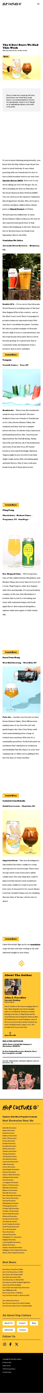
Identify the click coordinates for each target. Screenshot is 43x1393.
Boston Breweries (9, 1141)
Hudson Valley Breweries (11, 1175)
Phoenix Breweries (9, 1201)
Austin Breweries (8, 1133)
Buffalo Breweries (9, 1149)
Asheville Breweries (9, 1128)
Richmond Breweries (10, 1216)
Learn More (11, 355)
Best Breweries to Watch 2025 (13, 1280)
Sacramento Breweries (10, 1219)
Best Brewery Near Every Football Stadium (17, 1306)
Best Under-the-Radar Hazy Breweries (16, 1288)
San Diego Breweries (10, 1222)
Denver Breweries (9, 1167)
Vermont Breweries (9, 1235)
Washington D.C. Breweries (12, 1237)
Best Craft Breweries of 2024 (13, 1272)
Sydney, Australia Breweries (12, 1248)
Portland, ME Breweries (11, 1209)
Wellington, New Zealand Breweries (15, 1250)
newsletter (35, 944)
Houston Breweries (9, 1172)
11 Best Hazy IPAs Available (12, 1285)
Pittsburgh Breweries (10, 1206)
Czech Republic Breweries (12, 1242)
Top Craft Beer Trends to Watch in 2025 (16, 1295)
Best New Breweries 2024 (12, 1277)
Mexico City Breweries (11, 1185)
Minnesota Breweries (10, 1190)
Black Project (17, 209)
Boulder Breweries (9, 1144)
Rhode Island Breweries (11, 1214)
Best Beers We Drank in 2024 (12, 1275)
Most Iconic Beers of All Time (13, 1293)
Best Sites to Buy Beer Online (13, 1269)
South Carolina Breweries (11, 1224)
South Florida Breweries (11, 1227)
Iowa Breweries (8, 1180)
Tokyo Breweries (8, 1232)
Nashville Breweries (9, 1193)
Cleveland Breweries (10, 1159)
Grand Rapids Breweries (11, 1170)
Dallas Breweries (8, 1164)
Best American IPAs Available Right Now (16, 1282)
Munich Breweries (9, 1245)
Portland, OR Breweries (11, 1211)
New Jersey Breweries (10, 1198)
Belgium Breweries (9, 1240)
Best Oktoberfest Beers (11, 1301)
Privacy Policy (7, 1362)
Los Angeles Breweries (10, 1183)
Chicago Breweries (9, 1154)
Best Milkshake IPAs (10, 1290)
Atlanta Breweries (9, 1131)
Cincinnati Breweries (10, 1157)
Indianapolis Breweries (10, 1177)
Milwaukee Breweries (10, 1188)
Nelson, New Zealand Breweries (13, 1253)
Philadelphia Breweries (10, 1203)
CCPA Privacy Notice (9, 1369)
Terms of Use (7, 1366)
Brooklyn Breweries (9, 1146)
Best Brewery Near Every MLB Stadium (16, 1303)
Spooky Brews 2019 (13, 181)
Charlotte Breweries (9, 1151)
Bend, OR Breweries (10, 1138)
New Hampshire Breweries (12, 1196)
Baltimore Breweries (10, 1136)
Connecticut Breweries (10, 1162)
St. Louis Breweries (9, 1229)
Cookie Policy (7, 1372)
